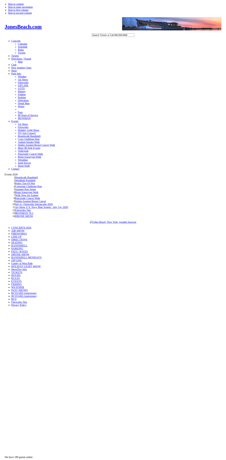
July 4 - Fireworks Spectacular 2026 (34, 204)
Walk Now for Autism (26, 195)
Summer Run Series (25, 189)
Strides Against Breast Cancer (30, 201)
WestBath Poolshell (25, 180)
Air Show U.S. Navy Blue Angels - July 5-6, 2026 (41, 207)
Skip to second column (20, 13)
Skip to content (16, 4)
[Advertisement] (18, 361)
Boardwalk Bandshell (26, 177)
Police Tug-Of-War (25, 183)
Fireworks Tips (23, 210)
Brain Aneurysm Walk (26, 192)
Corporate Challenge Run (28, 186)
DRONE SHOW (24, 216)
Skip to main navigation (20, 7)
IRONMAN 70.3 (24, 213)
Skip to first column (18, 10)
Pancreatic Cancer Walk (27, 198)
